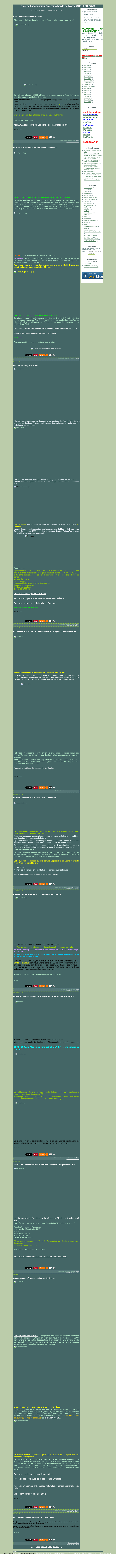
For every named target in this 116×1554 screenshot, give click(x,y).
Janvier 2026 (87, 79)
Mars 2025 (87, 98)
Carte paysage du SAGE (91, 226)
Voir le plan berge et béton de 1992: (30, 1494)
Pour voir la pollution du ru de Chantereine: (33, 1474)
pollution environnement (90, 197)
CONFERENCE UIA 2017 (91, 239)
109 (56, 10)
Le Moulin (76, 358)
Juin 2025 (87, 92)
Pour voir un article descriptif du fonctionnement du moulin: (40, 1256)
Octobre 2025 (88, 84)
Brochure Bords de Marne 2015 (92, 232)
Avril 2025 (87, 96)
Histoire (86, 201)
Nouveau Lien (88, 263)
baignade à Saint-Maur (90, 171)
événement (87, 193)
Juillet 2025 (87, 90)
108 (54, 10)
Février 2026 (87, 77)
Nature (77, 140)
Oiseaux (87, 127)
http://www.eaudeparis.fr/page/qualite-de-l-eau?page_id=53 (41, 125)
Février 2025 (87, 100)
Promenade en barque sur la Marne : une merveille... (92, 157)
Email (83, 251)
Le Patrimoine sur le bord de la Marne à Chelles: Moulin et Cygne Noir (44, 996)
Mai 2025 (86, 94)
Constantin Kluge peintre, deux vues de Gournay (92, 177)
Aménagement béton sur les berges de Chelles (34, 1278)
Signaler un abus (59, 1553)
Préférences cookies (105, 1553)
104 (44, 10)
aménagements (75, 790)
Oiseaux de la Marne (73, 1157)
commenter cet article (72, 141)
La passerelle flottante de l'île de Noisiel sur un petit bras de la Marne (44, 631)
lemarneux (15, 1551)
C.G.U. (69, 1553)
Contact (86, 22)
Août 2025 (87, 88)
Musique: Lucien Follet (90, 241)
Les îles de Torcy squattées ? (26, 365)
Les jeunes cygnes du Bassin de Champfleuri (33, 1517)
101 (37, 10)
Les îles (77, 624)
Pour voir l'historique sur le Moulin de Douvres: (35, 603)
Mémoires (86, 209)
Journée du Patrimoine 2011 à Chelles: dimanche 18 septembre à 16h (44, 1165)
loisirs (85, 216)
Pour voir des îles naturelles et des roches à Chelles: (38, 1479)
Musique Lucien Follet (90, 220)
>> (61, 10)
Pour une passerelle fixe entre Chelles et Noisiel (35, 798)
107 (51, 10)
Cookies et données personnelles (85, 1553)
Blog (85, 11)
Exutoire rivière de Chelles (26, 1336)
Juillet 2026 (87, 67)
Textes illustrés (88, 212)
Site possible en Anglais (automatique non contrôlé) (91, 266)
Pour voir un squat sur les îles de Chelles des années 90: (39, 598)
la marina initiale (52, 1418)
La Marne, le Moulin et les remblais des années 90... (36, 148)
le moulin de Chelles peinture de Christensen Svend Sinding (92, 174)
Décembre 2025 (88, 80)
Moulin (85, 224)
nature (85, 214)
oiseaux (86, 222)
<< (31, 10)
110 (58, 10)
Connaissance (88, 203)
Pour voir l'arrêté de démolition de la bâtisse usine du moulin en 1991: (45, 329)
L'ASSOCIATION (88, 205)
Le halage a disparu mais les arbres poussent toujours (92, 161)
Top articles (40, 1553)
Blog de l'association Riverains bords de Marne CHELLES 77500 (58, 6)
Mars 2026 (87, 75)
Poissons (87, 130)
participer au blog (88, 230)
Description (87, 18)
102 (39, 10)
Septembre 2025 (88, 86)
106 (49, 10)
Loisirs (86, 191)
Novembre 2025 (88, 82)
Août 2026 (87, 65)
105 (46, 10)
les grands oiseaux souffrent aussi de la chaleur (92, 169)
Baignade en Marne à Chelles (92, 180)
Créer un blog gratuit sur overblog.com (94, 275)
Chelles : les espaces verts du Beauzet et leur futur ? (37, 894)
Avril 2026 (87, 73)
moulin (85, 228)
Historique (86, 195)
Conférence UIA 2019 (90, 235)
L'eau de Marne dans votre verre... (28, 17)
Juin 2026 (87, 69)
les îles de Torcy (88, 237)
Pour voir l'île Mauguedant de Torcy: (30, 594)
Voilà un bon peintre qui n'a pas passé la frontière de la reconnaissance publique (92, 165)
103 (42, 10)
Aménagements (91, 117)
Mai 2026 (86, 71)
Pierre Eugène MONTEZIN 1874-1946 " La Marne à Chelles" (93, 154)
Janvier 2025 (87, 102)
